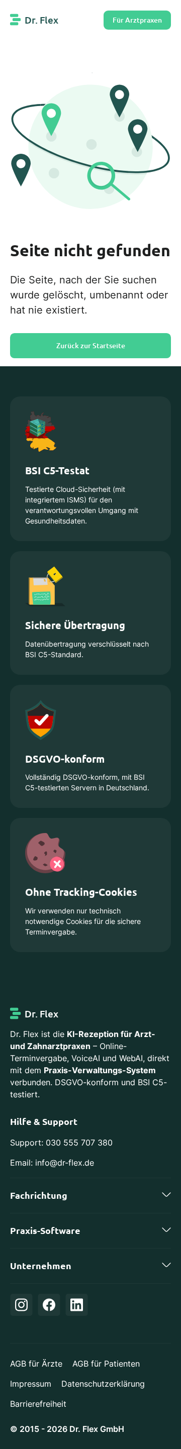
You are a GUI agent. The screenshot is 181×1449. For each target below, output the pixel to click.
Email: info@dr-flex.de (52, 1163)
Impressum (30, 1384)
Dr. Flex (41, 20)
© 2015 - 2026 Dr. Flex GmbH (67, 1429)
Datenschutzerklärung (103, 1384)
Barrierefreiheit (38, 1404)
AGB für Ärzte (36, 1364)
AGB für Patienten (106, 1364)
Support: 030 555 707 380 (61, 1142)
